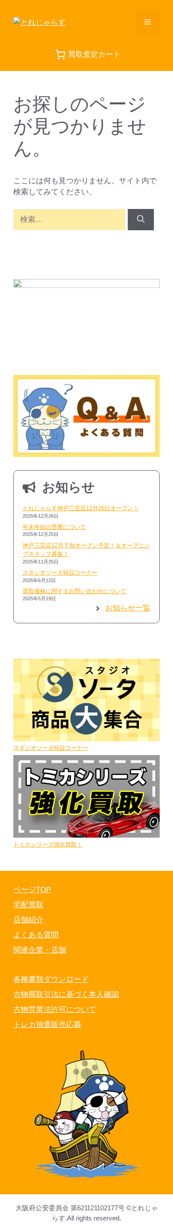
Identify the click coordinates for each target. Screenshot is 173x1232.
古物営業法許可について (54, 1009)
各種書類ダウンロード (51, 979)
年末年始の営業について (54, 527)
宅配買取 (28, 905)
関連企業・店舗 (39, 950)
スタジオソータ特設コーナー (60, 572)
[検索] (141, 219)
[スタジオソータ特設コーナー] (86, 701)
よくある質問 (36, 935)
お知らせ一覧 (127, 608)
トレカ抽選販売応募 (47, 1024)
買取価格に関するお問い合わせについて (74, 591)
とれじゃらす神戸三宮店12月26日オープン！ (81, 508)
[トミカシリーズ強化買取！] (86, 797)
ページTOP (32, 890)
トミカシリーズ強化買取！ (48, 844)
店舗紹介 (28, 920)
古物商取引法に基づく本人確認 (66, 994)
